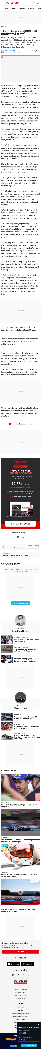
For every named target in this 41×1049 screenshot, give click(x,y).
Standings (31, 8)
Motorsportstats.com (20, 995)
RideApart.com (20, 998)
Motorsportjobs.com (20, 989)
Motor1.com (20, 986)
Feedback (20, 1007)
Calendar (22, 8)
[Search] (34, 3)
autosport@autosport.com (20, 1013)
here (7, 416)
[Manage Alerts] (23, 537)
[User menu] (38, 3)
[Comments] (37, 51)
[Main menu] (2, 3)
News (14, 8)
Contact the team (20, 1019)
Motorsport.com (20, 992)
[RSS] (28, 975)
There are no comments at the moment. (20, 570)
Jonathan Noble (10, 50)
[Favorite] (32, 51)
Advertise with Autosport (20, 1016)
